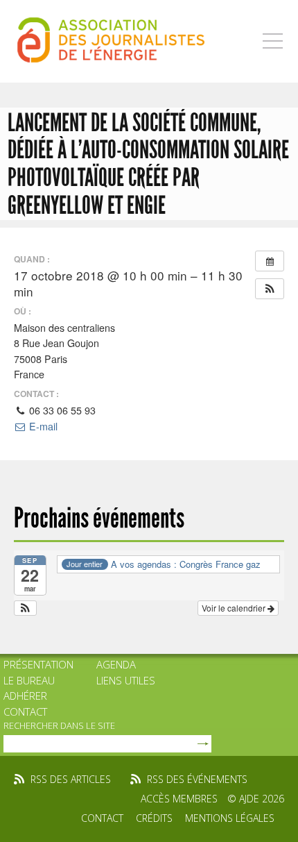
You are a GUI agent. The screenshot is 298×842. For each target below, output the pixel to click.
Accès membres (179, 798)
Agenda (116, 664)
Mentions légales (229, 818)
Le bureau (29, 680)
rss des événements (197, 779)
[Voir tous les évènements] (269, 261)
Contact (25, 711)
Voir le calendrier (235, 608)
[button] (269, 288)
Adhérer (25, 695)
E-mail (42, 426)
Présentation (38, 664)
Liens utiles (125, 680)
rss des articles (70, 779)
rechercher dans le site (59, 725)
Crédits (154, 818)
